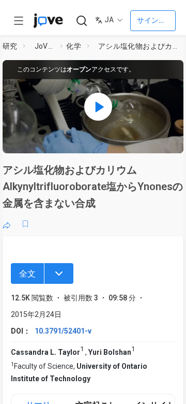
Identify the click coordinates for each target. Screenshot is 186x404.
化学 (73, 46)
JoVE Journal (45, 46)
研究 (10, 46)
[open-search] (81, 20)
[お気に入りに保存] (25, 224)
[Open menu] (18, 20)
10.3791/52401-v (63, 331)
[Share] (7, 224)
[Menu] (58, 273)
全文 (27, 274)
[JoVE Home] (48, 20)
